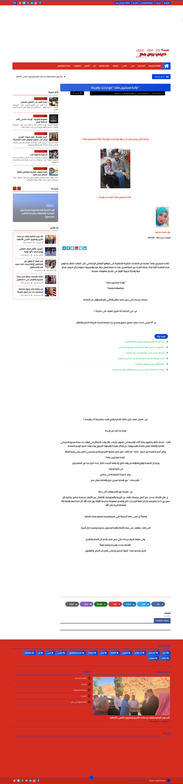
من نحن (158, 2)
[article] (35, 207)
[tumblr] (28, 3)
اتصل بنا (135, 2)
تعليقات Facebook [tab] (162, 620)
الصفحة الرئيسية (129, 93)
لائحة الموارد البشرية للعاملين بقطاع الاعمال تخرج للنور (32, 173)
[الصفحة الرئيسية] (166, 65)
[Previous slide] (19, 188)
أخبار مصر (141, 65)
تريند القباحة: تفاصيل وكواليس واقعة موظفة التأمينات (145, 341)
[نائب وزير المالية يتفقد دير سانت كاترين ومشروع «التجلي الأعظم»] (50, 239)
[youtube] (20, 3)
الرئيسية (166, 2)
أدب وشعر (138, 652)
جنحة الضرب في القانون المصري (34, 102)
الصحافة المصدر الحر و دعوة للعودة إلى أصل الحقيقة (145, 352)
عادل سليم (165, 721)
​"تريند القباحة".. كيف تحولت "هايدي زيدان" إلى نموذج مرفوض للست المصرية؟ (30, 138)
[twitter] (24, 3)
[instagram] (36, 3)
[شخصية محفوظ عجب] (53, 154)
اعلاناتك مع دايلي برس (123, 2)
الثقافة (113, 652)
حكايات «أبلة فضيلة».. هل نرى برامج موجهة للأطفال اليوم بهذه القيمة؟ (138, 369)
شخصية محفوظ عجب (38, 154)
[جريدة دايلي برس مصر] (152, 52)
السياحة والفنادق (64, 65)
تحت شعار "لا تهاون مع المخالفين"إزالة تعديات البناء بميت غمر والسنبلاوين (29, 264)
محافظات (28, 652)
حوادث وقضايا (104, 65)
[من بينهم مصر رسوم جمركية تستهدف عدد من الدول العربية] (50, 291)
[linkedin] (32, 3)
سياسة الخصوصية (147, 2)
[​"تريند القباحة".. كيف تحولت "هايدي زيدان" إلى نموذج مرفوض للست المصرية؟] (53, 136)
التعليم (87, 65)
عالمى (124, 65)
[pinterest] (26, 780)
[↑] (91, 777)
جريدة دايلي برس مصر (138, 780)
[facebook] (40, 3)
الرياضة (115, 65)
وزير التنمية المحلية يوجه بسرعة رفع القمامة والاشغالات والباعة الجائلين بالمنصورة (37, 213)
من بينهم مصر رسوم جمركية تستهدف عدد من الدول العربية (30, 290)
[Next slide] (15, 188)
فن (94, 65)
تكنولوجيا (77, 65)
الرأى (102, 652)
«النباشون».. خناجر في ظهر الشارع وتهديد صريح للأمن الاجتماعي (141, 347)
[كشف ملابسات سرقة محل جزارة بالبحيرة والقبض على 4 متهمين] (50, 279)
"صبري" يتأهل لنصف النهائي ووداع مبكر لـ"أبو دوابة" (31, 250)
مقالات (164, 658)
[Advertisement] (91, 28)
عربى (132, 65)
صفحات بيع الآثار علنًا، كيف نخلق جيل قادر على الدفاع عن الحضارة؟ (141, 358)
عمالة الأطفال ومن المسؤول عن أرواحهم (150, 364)
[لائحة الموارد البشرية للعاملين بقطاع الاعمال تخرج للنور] (53, 171)
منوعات (116, 93)
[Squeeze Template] (169, 780)
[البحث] (15, 3)
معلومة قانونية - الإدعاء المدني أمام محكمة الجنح (31, 120)
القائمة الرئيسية (155, 65)
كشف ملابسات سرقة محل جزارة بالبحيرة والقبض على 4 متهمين (30, 278)
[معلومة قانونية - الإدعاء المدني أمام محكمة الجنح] (53, 118)
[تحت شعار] (50, 264)
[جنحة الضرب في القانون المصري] (53, 101)
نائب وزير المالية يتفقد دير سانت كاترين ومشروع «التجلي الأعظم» (61, 76)
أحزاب (164, 652)
